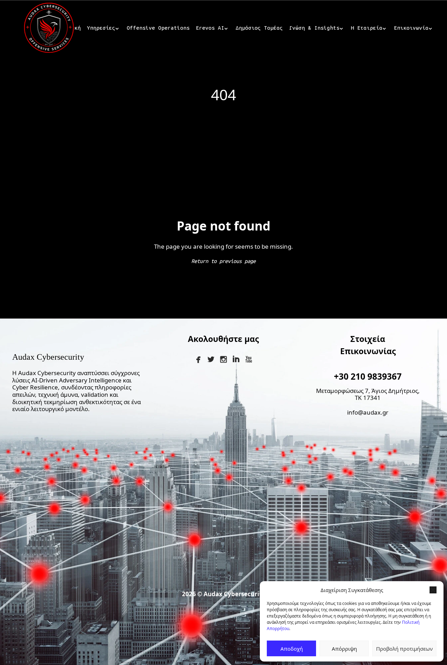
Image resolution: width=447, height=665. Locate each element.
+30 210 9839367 (368, 376)
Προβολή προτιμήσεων (404, 648)
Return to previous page (223, 261)
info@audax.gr (367, 412)
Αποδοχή (291, 648)
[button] (433, 589)
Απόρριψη (344, 648)
